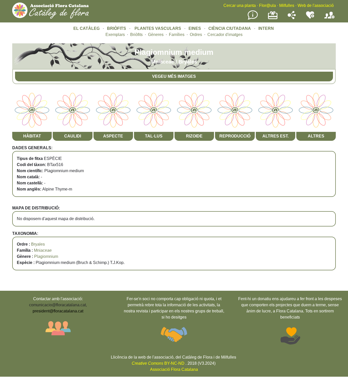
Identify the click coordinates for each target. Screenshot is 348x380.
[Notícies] (253, 19)
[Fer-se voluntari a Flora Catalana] (310, 18)
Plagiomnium (46, 256)
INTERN (266, 28)
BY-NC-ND (158, 363)
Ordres (196, 34)
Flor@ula (267, 5)
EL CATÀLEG (86, 28)
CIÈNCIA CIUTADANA (229, 28)
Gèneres (156, 34)
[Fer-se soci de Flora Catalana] (329, 19)
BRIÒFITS (117, 28)
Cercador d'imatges (225, 34)
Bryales (38, 244)
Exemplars (115, 34)
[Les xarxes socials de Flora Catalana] (292, 18)
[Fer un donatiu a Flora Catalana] (272, 18)
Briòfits (136, 34)
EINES (195, 28)
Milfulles (286, 5)
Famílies (176, 34)
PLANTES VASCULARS (158, 28)
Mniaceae (43, 250)
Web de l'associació (316, 5)
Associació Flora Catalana (174, 369)
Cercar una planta (239, 5)
